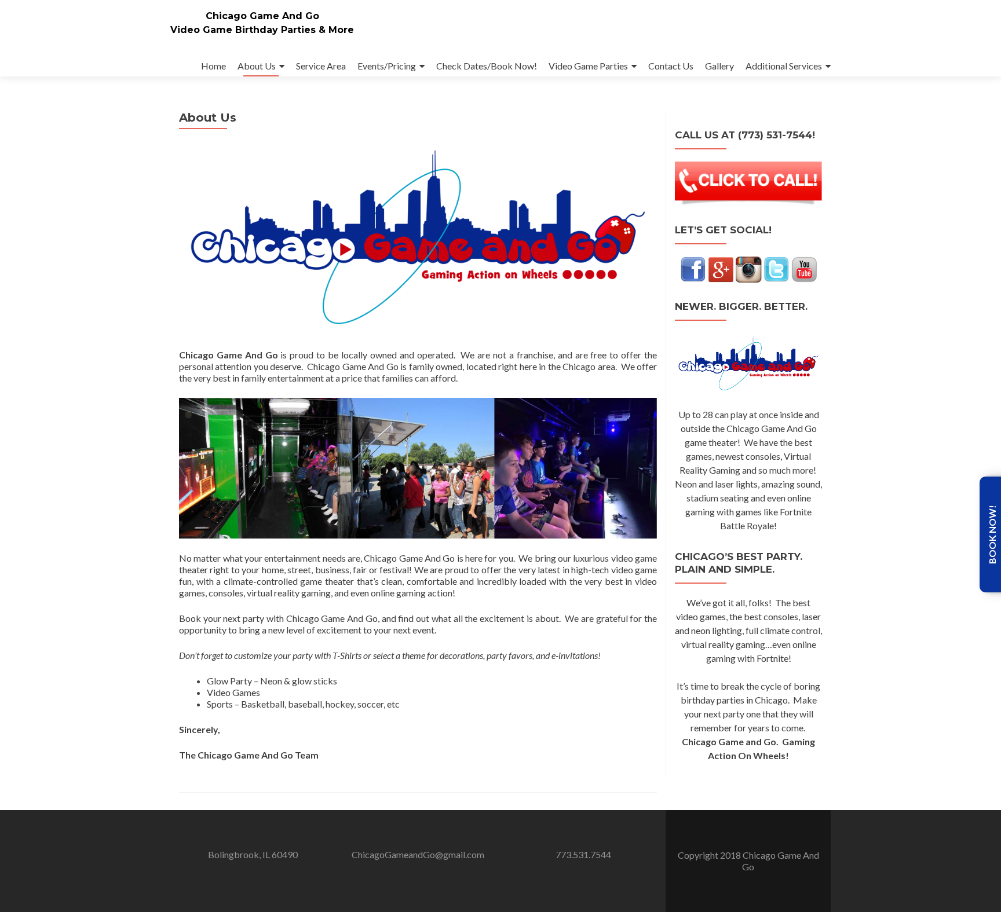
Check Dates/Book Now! (486, 65)
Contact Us (670, 65)
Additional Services (784, 65)
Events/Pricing (386, 65)
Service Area (321, 65)
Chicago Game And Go (262, 15)
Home (213, 65)
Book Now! (992, 534)
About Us (257, 65)
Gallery (719, 65)
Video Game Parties (588, 65)
